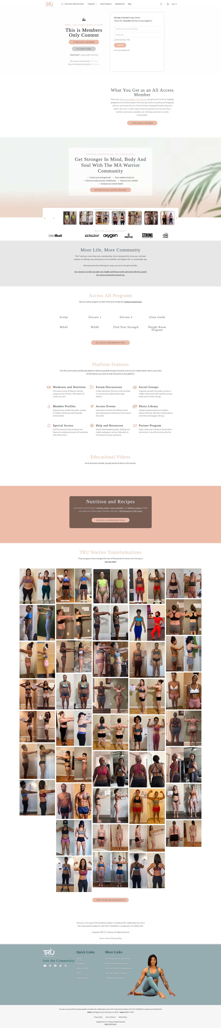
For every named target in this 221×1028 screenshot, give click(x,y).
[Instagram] (50, 966)
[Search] (161, 4)
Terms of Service (110, 1017)
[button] (44, 218)
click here (94, 61)
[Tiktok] (60, 966)
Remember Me (122, 40)
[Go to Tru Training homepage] (49, 3)
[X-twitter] (65, 966)
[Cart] (167, 4)
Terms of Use (104, 938)
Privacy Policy (116, 938)
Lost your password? (121, 50)
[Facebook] (55, 966)
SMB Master (112, 1024)
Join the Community (59, 960)
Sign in (174, 4)
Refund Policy (123, 1017)
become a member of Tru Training (133, 99)
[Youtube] (45, 966)
